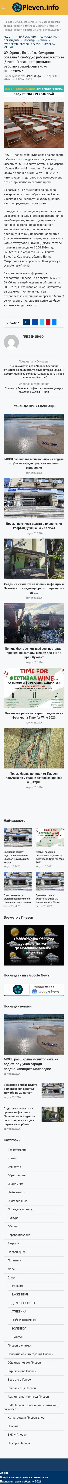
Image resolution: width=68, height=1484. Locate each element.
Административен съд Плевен (28, 1396)
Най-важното (17, 1192)
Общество (14, 1167)
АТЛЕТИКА (19, 1311)
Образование (17, 1175)
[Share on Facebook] (35, 322)
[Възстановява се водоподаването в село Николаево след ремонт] (18, 881)
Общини (13, 1226)
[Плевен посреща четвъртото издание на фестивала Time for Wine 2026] (34, 688)
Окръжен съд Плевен (22, 1371)
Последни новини (20, 1209)
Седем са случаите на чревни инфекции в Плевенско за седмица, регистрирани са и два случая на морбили (20, 1116)
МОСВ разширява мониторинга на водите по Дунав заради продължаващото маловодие (34, 463)
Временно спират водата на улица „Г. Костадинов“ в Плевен (48, 898)
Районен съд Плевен (22, 1388)
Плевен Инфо (32, 76)
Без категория (17, 1150)
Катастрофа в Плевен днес (26, 1417)
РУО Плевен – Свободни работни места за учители (32, 1407)
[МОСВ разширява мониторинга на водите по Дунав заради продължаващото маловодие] (34, 434)
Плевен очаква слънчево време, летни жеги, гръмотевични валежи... (34, 943)
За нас (4, 1473)
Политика (14, 1260)
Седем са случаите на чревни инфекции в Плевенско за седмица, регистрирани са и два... (34, 588)
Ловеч (12, 1269)
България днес (17, 1201)
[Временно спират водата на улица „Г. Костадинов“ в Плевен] (50, 881)
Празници (14, 1426)
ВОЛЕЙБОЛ (19, 1328)
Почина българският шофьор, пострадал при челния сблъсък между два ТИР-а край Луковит (34, 653)
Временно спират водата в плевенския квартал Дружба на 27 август (20, 1088)
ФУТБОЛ (17, 1286)
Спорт (12, 1277)
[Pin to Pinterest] (48, 322)
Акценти (13, 1243)
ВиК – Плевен (17, 1434)
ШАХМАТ (18, 1337)
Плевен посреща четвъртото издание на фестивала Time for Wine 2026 (50, 857)
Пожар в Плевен (19, 1443)
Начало (8, 21)
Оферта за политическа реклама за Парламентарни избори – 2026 (24, 1479)
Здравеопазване (19, 1235)
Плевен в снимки (19, 1345)
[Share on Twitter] (42, 322)
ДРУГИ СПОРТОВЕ (24, 1303)
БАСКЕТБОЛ (20, 1294)
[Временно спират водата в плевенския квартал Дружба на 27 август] (34, 498)
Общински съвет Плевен (24, 1362)
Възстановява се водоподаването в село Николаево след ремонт (17, 898)
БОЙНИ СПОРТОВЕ (24, 1320)
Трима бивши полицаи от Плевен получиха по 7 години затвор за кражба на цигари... (34, 778)
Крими (12, 1158)
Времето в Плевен (20, 1379)
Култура (13, 1218)
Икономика (15, 1184)
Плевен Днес (17, 1252)
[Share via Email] (54, 322)
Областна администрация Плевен (30, 1354)
